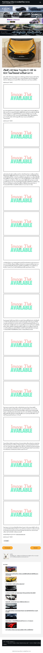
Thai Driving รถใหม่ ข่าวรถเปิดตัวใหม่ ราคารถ (16, 2)
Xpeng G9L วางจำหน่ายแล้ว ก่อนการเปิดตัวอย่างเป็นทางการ (17, 601)
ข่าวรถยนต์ (6, 540)
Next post (36, 547)
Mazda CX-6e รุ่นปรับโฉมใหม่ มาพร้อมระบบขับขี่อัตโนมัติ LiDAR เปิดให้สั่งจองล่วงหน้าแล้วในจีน (21, 574)
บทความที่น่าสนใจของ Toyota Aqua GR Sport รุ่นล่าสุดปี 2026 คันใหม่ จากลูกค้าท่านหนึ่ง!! (21, 611)
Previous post (7, 547)
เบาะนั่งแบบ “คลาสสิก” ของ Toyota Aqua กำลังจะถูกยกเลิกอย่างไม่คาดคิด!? (20, 593)
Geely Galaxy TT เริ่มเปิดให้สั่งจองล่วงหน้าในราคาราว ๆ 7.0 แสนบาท (19, 620)
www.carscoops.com (20, 534)
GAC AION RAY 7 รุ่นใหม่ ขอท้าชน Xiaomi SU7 (14, 584)
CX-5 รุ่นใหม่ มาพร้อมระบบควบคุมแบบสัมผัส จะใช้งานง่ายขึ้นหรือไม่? (19, 629)
